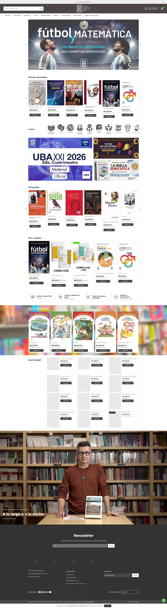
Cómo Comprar (77, 15)
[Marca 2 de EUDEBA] (55, 561)
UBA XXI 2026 (26, 15)
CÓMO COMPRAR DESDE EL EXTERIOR (37, 573)
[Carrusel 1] (83, 45)
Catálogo (7, 15)
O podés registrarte (153, 9)
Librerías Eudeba (46, 15)
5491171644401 (69, 574)
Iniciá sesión (154, 8)
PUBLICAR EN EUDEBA (33, 576)
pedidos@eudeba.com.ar (72, 580)
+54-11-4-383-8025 (71, 577)
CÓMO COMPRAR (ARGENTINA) (36, 570)
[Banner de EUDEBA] (60, 159)
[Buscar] (41, 8)
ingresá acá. (79, 601)
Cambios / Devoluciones (91, 15)
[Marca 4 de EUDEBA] (93, 561)
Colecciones (17, 15)
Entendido (107, 605)
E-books (35, 15)
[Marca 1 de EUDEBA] (36, 561)
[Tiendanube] (133, 602)
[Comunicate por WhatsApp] (164, 600)
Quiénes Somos (66, 15)
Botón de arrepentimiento (88, 601)
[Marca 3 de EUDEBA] (74, 561)
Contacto (56, 15)
